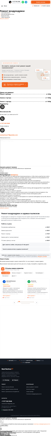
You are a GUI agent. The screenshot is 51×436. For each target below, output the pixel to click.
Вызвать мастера (40, 2)
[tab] (25, 180)
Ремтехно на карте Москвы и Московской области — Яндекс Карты (25, 357)
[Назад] (14, 302)
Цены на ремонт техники (32, 387)
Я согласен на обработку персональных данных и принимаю (26, 424)
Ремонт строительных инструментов (10, 391)
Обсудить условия (42, 256)
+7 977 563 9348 (5, 123)
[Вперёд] (36, 302)
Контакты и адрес (30, 389)
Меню (5, 6)
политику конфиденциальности (42, 424)
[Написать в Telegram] (26, 2)
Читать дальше (6, 295)
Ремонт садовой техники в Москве (10, 389)
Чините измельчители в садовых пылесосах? (15, 249)
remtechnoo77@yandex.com (9, 135)
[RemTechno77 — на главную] (4, 2)
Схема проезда (29, 391)
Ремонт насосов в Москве (8, 387)
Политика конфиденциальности (33, 394)
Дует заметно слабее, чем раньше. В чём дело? (16, 244)
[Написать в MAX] (29, 2)
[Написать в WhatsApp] (23, 2)
